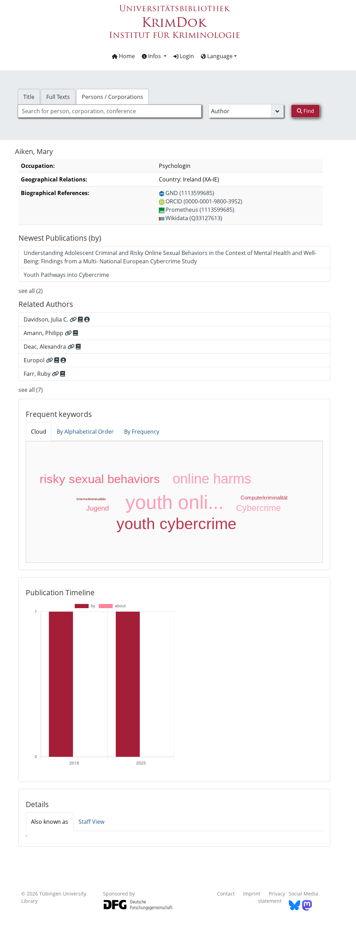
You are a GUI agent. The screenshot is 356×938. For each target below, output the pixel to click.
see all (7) (30, 390)
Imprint (251, 893)
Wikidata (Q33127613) (193, 218)
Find (308, 110)
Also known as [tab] (49, 821)
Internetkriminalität (91, 499)
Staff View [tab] (91, 821)
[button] (154, 56)
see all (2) (30, 291)
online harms (211, 478)
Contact (226, 893)
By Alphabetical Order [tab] (85, 431)
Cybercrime (258, 508)
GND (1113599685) (189, 193)
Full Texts (58, 97)
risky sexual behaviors (100, 479)
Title (28, 97)
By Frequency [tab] (141, 431)
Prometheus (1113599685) (199, 210)
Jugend (97, 508)
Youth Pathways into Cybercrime (66, 275)
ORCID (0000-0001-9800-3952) (203, 201)
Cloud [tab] (38, 431)
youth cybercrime (176, 524)
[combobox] (110, 111)
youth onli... (175, 502)
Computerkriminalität (264, 498)
